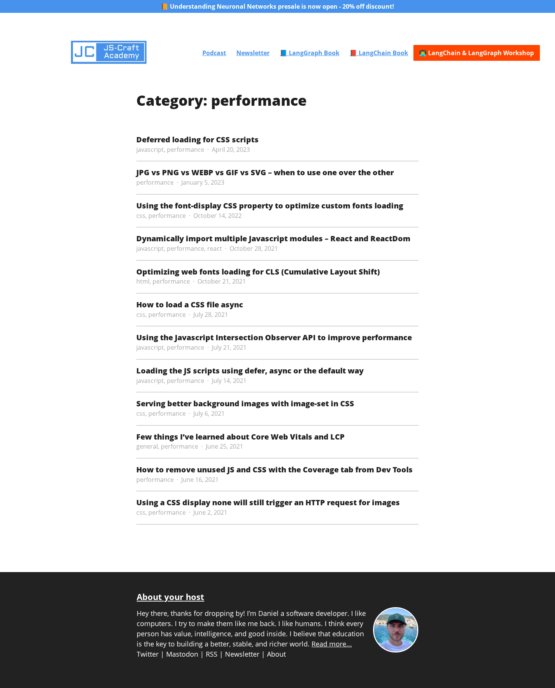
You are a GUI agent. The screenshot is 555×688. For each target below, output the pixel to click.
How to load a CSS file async (189, 304)
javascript (150, 149)
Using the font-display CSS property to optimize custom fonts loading (269, 205)
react (214, 248)
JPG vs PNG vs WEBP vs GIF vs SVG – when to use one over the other (265, 172)
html (143, 281)
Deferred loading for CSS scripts (197, 139)
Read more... (331, 643)
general (147, 446)
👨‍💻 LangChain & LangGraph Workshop (476, 53)
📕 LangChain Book (379, 53)
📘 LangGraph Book (309, 53)
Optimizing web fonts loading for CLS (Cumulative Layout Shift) (258, 271)
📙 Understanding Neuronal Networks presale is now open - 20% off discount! (277, 6)
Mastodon (182, 654)
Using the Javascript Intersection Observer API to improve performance (274, 337)
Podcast (214, 53)
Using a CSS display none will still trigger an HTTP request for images (268, 502)
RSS (211, 654)
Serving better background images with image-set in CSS (245, 403)
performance (185, 149)
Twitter (148, 654)
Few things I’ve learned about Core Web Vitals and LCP (240, 436)
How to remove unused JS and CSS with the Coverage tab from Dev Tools (274, 469)
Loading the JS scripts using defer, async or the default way (250, 370)
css (140, 215)
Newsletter (253, 53)
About (276, 654)
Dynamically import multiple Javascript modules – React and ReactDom (273, 238)
